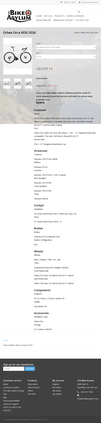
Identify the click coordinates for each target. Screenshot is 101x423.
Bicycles (48, 16)
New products (34, 387)
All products (33, 384)
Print (30, 345)
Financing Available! (11, 400)
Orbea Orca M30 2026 (89, 33)
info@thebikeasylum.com (88, 398)
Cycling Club (82, 20)
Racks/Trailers (43, 20)
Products (60, 16)
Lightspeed (43, 419)
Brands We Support (63, 20)
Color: (39, 43)
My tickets (56, 390)
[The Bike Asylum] (19, 16)
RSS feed (32, 394)
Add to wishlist (8, 345)
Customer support (11, 404)
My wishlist (57, 394)
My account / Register (90, 2)
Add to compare (21, 345)
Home (39, 16)
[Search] (78, 12)
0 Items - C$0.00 (70, 2)
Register (55, 384)
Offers (30, 390)
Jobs (5, 397)
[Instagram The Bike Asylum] (96, 365)
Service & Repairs (75, 16)
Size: (38, 53)
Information (41, 78)
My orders (56, 387)
